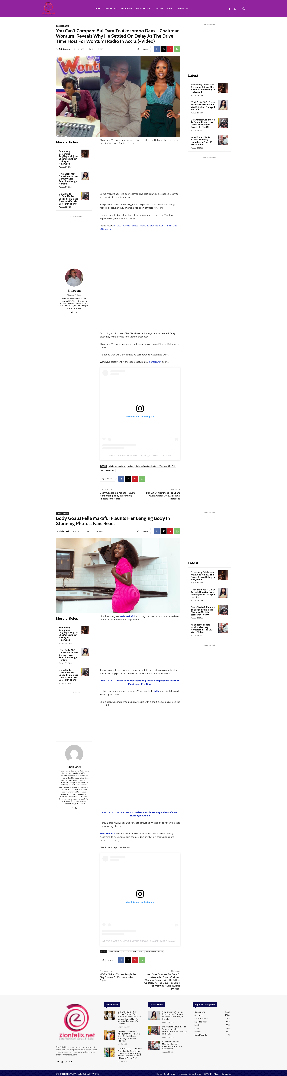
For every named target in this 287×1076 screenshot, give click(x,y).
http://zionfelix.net (74, 295)
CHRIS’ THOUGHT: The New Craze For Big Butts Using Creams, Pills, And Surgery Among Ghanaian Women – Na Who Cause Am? (130, 1053)
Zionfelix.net (155, 362)
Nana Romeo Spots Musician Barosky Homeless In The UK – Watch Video (202, 141)
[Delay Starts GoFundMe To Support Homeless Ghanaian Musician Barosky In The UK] (85, 196)
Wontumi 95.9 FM (167, 466)
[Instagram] (235, 9)
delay (130, 466)
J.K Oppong (65, 49)
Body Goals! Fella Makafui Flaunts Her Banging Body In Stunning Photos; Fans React (117, 495)
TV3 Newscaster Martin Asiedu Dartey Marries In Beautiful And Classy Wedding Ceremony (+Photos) (129, 1036)
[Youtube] (70, 1062)
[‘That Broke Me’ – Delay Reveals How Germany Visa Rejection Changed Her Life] (85, 176)
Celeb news (62, 26)
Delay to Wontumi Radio (146, 466)
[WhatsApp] (177, 49)
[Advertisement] (76, 237)
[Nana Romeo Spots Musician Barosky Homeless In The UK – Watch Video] (223, 140)
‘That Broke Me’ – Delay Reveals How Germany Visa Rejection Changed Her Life (68, 178)
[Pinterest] (170, 49)
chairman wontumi (117, 466)
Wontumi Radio (107, 470)
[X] (164, 49)
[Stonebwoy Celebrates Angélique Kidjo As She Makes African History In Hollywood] (85, 154)
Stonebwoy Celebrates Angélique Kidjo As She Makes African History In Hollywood (68, 157)
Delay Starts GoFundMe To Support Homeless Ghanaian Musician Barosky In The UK (68, 199)
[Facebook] (230, 9)
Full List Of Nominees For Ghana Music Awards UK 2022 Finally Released (163, 495)
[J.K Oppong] (74, 278)
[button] (243, 8)
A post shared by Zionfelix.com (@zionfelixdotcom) (140, 455)
